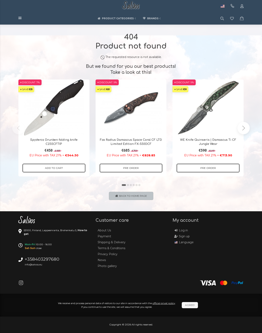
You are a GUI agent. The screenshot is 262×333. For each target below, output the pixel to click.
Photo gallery (107, 266)
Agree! (190, 305)
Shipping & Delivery (111, 242)
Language (186, 242)
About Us (104, 230)
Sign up (184, 236)
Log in (183, 230)
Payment (104, 236)
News (102, 260)
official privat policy (163, 303)
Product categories (118, 18)
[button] (124, 185)
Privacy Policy (107, 254)
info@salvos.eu (33, 264)
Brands (152, 18)
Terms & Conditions (111, 248)
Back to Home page (132, 195)
